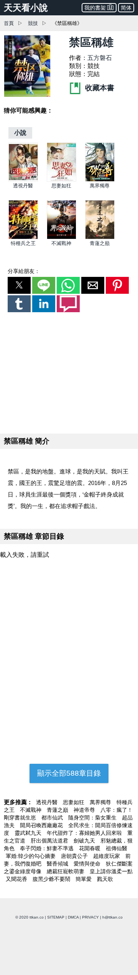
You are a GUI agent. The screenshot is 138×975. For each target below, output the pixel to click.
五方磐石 (99, 58)
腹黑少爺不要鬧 (52, 879)
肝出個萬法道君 (50, 841)
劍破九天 (85, 841)
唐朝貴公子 (75, 856)
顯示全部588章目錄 (69, 773)
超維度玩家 (107, 856)
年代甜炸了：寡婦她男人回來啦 (85, 833)
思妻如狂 (61, 186)
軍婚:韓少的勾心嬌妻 (31, 856)
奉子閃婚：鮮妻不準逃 (47, 848)
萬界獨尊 (100, 186)
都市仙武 (52, 817)
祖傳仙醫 (116, 848)
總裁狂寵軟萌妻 (66, 871)
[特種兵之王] (23, 237)
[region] (69, 371)
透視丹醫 (23, 186)
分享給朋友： (24, 271)
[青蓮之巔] (100, 237)
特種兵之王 (23, 243)
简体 (126, 8)
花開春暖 (90, 848)
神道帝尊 (85, 810)
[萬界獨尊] (100, 180)
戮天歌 (105, 879)
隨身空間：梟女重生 (93, 817)
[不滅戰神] (61, 237)
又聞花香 (17, 879)
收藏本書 (98, 88)
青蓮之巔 (100, 243)
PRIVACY (90, 917)
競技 (33, 23)
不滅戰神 (61, 243)
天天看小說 (26, 8)
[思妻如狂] (61, 180)
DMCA (73, 917)
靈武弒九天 (29, 833)
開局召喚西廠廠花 (42, 825)
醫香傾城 (58, 864)
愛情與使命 (88, 864)
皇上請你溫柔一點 (111, 871)
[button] (19, 285)
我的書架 (95, 8)
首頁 (9, 23)
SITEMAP (55, 917)
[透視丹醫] (23, 180)
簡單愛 (84, 879)
